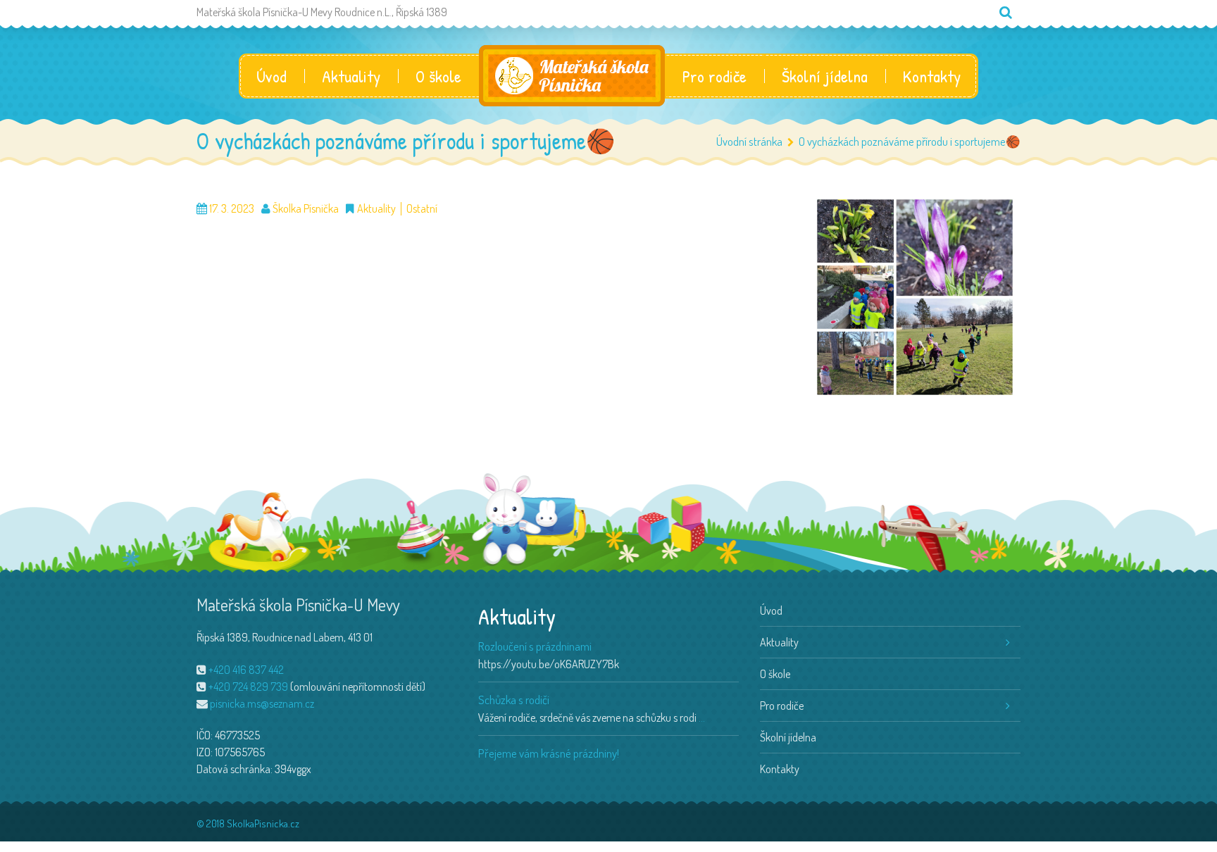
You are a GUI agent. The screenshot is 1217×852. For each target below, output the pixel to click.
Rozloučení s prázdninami (535, 646)
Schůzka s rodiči (513, 699)
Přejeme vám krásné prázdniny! (548, 753)
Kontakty (932, 76)
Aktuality (351, 76)
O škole (438, 76)
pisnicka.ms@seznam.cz (262, 703)
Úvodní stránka (749, 141)
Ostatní (421, 208)
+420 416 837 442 (246, 670)
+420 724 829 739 (248, 686)
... (702, 717)
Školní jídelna (825, 76)
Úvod (271, 76)
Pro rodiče (714, 76)
